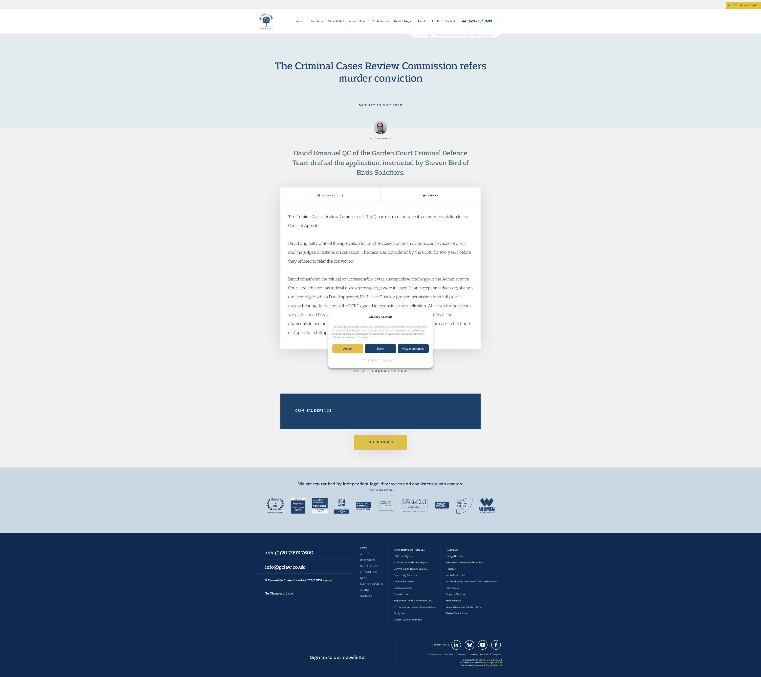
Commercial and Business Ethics (411, 568)
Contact (450, 21)
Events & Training (371, 583)
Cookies (372, 360)
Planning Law (452, 587)
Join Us (435, 21)
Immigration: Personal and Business (464, 562)
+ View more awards (380, 489)
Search (498, 21)
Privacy (387, 360)
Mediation (451, 568)
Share (432, 195)
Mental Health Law (455, 575)
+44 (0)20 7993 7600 (476, 21)
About (300, 21)
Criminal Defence (313, 410)
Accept (347, 348)
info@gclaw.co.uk (285, 567)
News (363, 577)
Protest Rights (453, 600)
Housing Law (452, 549)
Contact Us (332, 195)
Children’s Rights (403, 556)
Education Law (401, 594)
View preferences (413, 348)
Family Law (399, 613)
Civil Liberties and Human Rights (410, 562)
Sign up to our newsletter (338, 657)
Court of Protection (404, 581)
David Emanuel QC (322, 153)
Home (363, 548)
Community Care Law (405, 575)
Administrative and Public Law (409, 549)
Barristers (317, 21)
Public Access (380, 21)
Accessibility (434, 654)
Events (422, 21)
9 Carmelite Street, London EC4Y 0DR (298, 580)
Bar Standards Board (491, 659)
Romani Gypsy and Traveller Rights (464, 606)
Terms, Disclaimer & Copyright (486, 654)
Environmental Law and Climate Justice (414, 606)
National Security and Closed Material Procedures (471, 581)
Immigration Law (454, 556)
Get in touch (380, 442)
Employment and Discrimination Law (413, 600)
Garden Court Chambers (266, 21)
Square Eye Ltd (494, 665)
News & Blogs (402, 21)
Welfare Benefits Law (457, 613)
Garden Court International (408, 619)
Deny (380, 348)
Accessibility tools (743, 5)
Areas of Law (357, 21)
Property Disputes (455, 594)
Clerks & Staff (336, 21)
